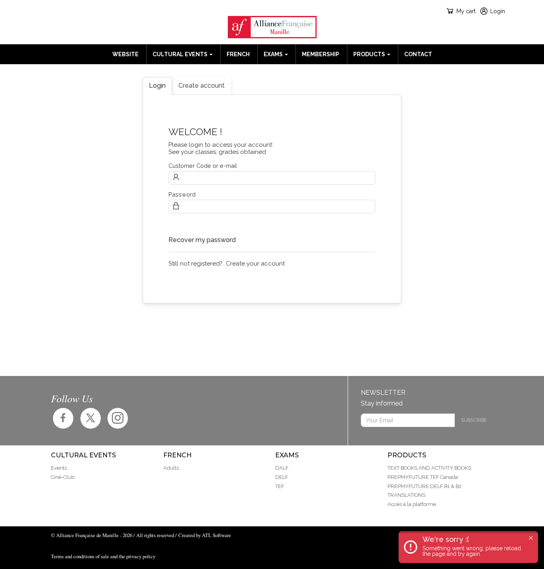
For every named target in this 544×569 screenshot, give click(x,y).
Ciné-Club (62, 477)
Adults (171, 468)
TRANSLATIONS (406, 495)
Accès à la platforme (411, 504)
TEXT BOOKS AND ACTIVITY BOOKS (429, 468)
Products (369, 54)
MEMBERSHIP (320, 54)
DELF (281, 477)
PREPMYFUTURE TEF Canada (422, 477)
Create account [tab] (201, 85)
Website (125, 54)
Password (182, 194)
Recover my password (202, 240)
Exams (274, 54)
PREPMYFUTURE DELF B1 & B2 (424, 486)
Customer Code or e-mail (202, 165)
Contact (418, 54)
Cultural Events (181, 54)
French (238, 54)
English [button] (58, 11)
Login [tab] (157, 85)
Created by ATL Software (204, 535)
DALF (281, 468)
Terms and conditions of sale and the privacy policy (103, 556)
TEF (279, 486)
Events (59, 468)
